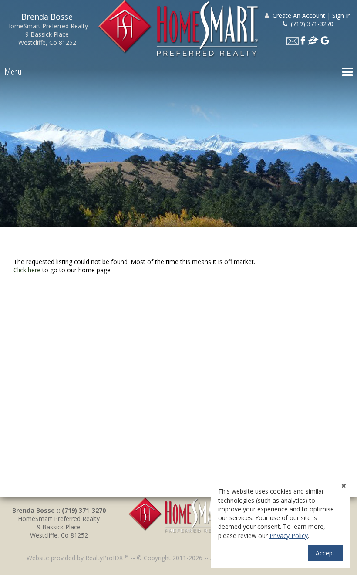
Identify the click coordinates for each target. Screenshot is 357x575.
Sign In (341, 15)
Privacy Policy (288, 535)
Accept (325, 553)
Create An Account (299, 15)
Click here (26, 270)
